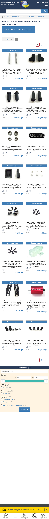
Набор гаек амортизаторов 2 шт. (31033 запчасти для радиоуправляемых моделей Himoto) (12, 149)
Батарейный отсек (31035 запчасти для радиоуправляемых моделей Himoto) (36, 149)
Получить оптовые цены (18, 29)
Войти (40, 510)
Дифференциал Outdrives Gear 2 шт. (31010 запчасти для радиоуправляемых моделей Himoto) (12, 343)
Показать (24, 409)
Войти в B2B (42, 3)
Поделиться (3, 75)
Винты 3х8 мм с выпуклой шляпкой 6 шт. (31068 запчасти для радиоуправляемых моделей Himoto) (36, 225)
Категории (24, 518)
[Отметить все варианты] (8, 385)
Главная (6, 518)
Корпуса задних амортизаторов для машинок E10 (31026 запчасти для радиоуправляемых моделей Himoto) (36, 110)
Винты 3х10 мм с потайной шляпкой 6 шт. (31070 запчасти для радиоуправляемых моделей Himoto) (12, 264)
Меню (15, 518)
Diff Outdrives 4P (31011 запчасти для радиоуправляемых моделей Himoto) (36, 343)
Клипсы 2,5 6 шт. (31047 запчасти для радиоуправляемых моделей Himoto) (36, 186)
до (33, 378)
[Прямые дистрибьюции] (3, 17)
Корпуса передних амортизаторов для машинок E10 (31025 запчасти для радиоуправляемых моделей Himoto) (12, 110)
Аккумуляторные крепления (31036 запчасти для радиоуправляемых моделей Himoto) (12, 186)
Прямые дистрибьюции (10, 2)
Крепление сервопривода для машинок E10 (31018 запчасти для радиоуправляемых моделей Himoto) (36, 71)
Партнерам (43, 518)
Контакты (34, 518)
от (15, 378)
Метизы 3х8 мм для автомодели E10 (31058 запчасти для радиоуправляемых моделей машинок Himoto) (12, 225)
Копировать (6, 76)
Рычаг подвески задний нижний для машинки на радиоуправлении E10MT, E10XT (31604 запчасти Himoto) (12, 303)
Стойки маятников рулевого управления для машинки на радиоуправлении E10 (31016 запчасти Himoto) (12, 71)
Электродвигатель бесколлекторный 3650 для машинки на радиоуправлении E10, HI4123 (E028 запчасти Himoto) (36, 304)
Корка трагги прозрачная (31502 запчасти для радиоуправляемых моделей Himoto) (36, 264)
